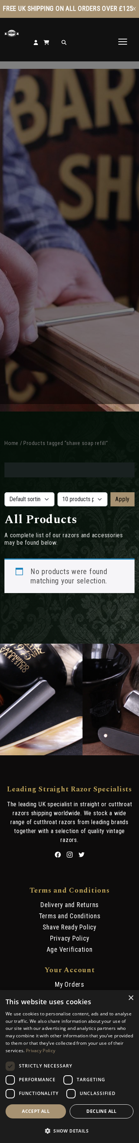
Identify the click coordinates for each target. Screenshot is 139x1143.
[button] (69, 1130)
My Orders (69, 984)
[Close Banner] (134, 9)
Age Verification (70, 949)
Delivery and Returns (69, 905)
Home (11, 443)
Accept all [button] (36, 1111)
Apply (122, 499)
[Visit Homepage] (11, 34)
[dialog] (69, 1066)
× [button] (130, 998)
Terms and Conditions (69, 916)
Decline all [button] (101, 1111)
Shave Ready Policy (69, 927)
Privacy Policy (69, 938)
